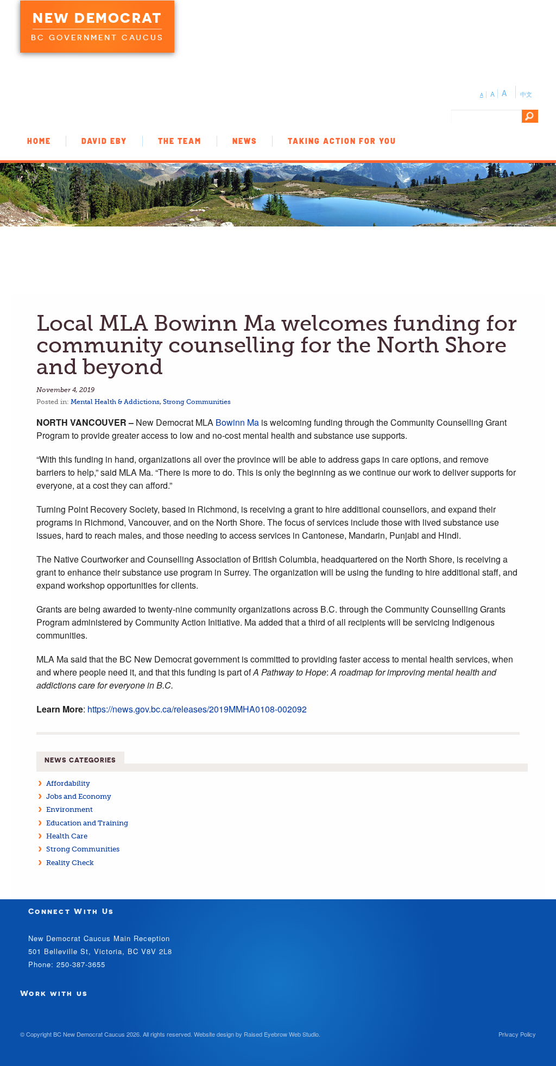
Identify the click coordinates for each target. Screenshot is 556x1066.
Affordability (68, 783)
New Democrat (97, 18)
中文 (526, 94)
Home (39, 141)
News (244, 141)
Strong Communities (197, 402)
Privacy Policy (517, 1034)
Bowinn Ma (237, 422)
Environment (69, 809)
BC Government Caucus (97, 37)
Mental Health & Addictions (115, 402)
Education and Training (87, 823)
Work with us (54, 993)
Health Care (66, 836)
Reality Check (70, 863)
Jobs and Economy (78, 796)
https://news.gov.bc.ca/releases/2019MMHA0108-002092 (197, 709)
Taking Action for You (342, 141)
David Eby (104, 141)
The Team (179, 141)
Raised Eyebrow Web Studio (281, 1034)
